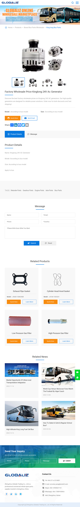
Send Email (31, 118)
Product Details (16, 134)
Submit (33, 243)
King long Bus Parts (53, 27)
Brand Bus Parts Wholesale (34, 27)
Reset (50, 243)
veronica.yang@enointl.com (59, 484)
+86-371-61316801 (54, 480)
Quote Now (14, 118)
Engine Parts (39, 190)
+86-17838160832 (58, 491)
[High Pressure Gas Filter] (58, 322)
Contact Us (46, 474)
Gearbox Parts (28, 190)
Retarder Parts (16, 190)
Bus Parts (58, 190)
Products (18, 27)
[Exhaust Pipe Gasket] (21, 280)
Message (33, 134)
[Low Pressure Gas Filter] (21, 322)
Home (10, 27)
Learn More (29, 302)
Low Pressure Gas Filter (21, 333)
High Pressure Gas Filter (58, 333)
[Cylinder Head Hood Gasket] (58, 280)
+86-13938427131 (56, 488)
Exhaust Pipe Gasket (21, 291)
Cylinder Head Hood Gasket (58, 291)
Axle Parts (49, 190)
